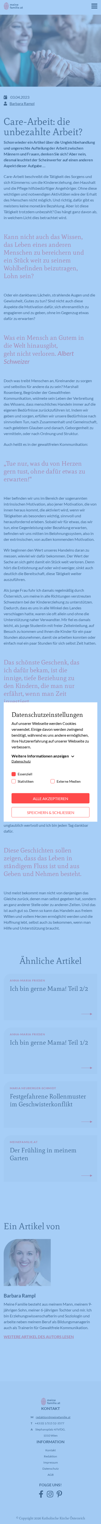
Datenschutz (21, 761)
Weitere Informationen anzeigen (40, 755)
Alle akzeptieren (50, 798)
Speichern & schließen (50, 812)
